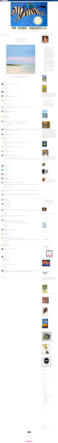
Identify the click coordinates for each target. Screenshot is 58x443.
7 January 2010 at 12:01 (7, 253)
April (44, 392)
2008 (43, 404)
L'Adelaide (4, 181)
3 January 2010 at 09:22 (7, 143)
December (45, 384)
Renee (4, 247)
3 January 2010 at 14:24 (7, 206)
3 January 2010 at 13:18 (7, 196)
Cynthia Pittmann (5, 145)
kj (3, 120)
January (45, 394)
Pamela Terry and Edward (6, 137)
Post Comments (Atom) (7, 277)
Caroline (4, 90)
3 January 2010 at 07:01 (7, 113)
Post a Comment (3, 274)
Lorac (4, 193)
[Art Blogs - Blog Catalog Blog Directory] (47, 377)
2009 (43, 403)
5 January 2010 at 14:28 (7, 234)
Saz (3, 164)
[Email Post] (9, 78)
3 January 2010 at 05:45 (7, 88)
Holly (4, 218)
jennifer (4, 232)
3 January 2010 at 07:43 (7, 126)
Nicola (4, 177)
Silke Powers (4, 94)
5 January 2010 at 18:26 (7, 241)
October (45, 385)
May (44, 391)
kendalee (4, 228)
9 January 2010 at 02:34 (7, 267)
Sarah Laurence (5, 269)
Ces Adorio (4, 154)
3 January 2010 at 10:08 (7, 152)
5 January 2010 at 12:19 (7, 230)
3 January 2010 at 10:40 (7, 166)
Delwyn (4, 255)
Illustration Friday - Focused (47, 395)
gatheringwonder (5, 243)
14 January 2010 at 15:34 (7, 272)
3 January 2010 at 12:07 (7, 187)
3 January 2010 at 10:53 (7, 175)
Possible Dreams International (47, 52)
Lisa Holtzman (5, 133)
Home (20, 275)
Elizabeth (4, 110)
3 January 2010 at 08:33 (7, 131)
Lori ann (4, 208)
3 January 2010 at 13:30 (7, 200)
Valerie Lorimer (5, 198)
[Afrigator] (43, 407)
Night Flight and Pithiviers (47, 400)
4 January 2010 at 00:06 (7, 212)
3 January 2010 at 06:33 (7, 97)
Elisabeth (4, 189)
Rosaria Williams (5, 115)
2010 (43, 383)
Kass (4, 214)
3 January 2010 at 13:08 (7, 191)
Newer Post (3, 275)
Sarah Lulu (4, 202)
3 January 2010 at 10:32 (7, 162)
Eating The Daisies (46, 399)
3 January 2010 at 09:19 (7, 139)
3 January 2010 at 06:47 (7, 108)
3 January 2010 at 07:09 (7, 118)
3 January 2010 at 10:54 (7, 179)
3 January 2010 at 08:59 (7, 135)
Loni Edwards (5, 168)
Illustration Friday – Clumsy (47, 398)
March (44, 393)
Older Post (38, 275)
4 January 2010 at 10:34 (7, 226)
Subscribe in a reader (44, 370)
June (44, 390)
